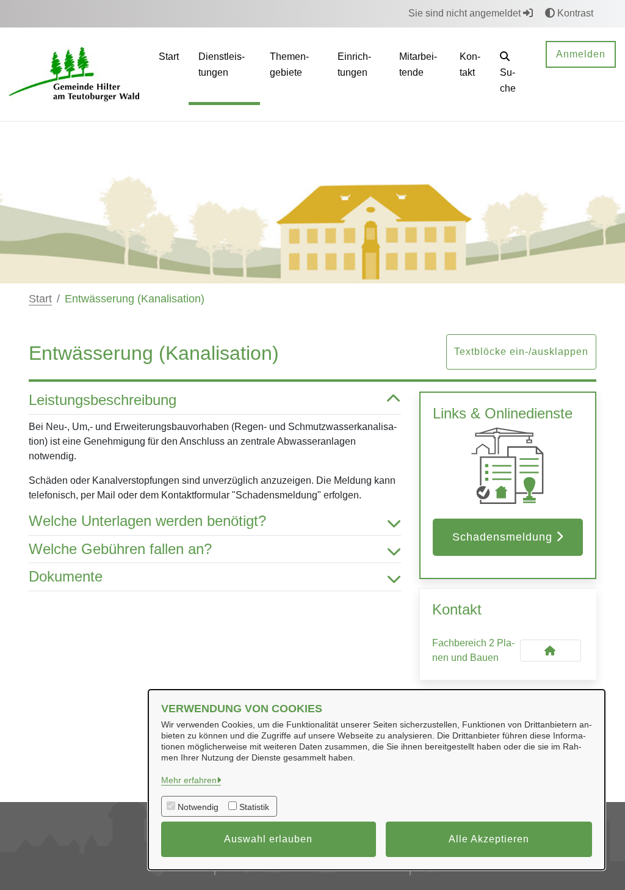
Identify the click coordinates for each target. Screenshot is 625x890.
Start (40, 299)
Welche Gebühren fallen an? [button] (120, 549)
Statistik (254, 807)
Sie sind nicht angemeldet (465, 13)
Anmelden (580, 54)
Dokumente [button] (66, 576)
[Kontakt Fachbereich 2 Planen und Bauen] (550, 651)
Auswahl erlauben (268, 839)
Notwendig (198, 807)
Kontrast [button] (574, 13)
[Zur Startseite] (74, 73)
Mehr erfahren (189, 780)
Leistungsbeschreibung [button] (102, 400)
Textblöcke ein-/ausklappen (521, 351)
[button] (513, 74)
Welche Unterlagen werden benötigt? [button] (147, 520)
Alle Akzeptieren (489, 839)
